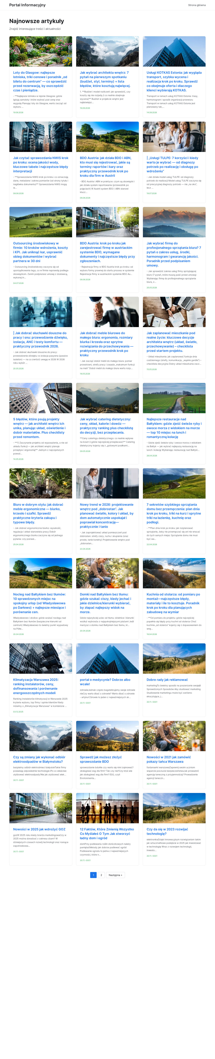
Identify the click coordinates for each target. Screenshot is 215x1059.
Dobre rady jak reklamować (167, 680)
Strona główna (197, 5)
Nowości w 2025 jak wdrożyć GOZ (39, 829)
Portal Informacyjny (27, 5)
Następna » (115, 875)
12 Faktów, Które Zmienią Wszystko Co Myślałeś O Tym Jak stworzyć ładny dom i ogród (107, 833)
